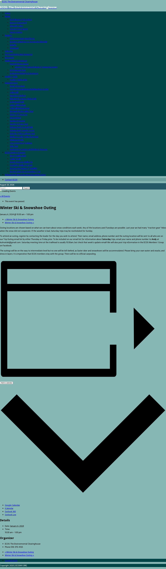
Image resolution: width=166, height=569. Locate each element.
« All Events (5, 196)
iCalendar (9, 508)
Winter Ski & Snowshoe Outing (19, 219)
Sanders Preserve (17, 120)
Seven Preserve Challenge (21, 161)
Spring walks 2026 (18, 155)
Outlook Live (10, 514)
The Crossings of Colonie (21, 142)
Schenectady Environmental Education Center (25, 174)
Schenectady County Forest (22, 130)
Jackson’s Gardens (18, 95)
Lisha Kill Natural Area (19, 108)
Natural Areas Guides (19, 63)
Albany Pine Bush (17, 85)
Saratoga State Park (19, 123)
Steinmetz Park (16, 139)
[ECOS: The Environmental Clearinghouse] (19, 1)
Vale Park (14, 146)
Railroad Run (15, 117)
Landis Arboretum (18, 104)
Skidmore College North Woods (24, 136)
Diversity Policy (16, 25)
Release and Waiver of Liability (23, 168)
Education (9, 57)
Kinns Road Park (17, 101)
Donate (13, 44)
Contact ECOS (11, 179)
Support (8, 35)
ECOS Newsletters (18, 70)
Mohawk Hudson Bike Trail (21, 111)
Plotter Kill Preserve (18, 114)
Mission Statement (18, 22)
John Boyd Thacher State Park (23, 98)
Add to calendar (6, 383)
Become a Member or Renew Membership (28, 41)
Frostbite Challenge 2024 (21, 165)
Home (7, 13)
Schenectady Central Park (21, 127)
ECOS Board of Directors (21, 19)
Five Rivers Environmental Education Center (29, 89)
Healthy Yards (11, 76)
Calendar (9, 51)
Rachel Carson (16, 32)
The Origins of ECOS (19, 28)
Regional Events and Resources (18, 54)
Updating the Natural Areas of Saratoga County (36, 66)
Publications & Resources (16, 60)
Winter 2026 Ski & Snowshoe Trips (25, 171)
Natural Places (11, 82)
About (7, 16)
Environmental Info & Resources (24, 73)
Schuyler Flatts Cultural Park (22, 133)
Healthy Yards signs (18, 79)
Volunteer (14, 47)
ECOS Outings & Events (15, 152)
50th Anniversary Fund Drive (22, 38)
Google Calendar (12, 505)
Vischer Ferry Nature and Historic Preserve (28, 149)
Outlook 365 (10, 511)
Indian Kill (14, 92)
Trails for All (15, 158)
